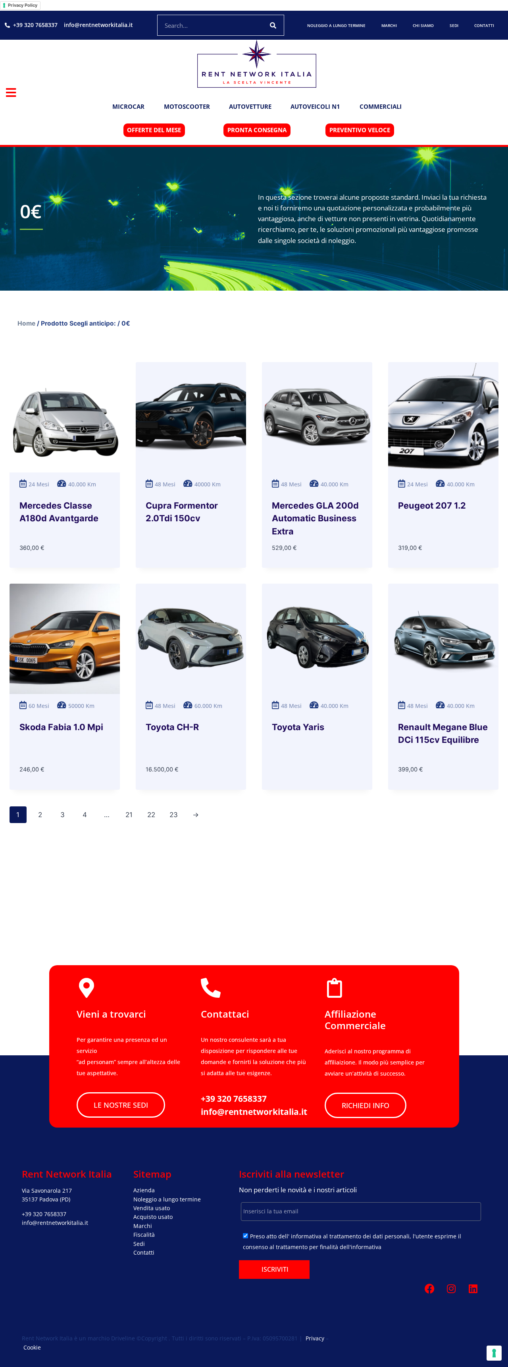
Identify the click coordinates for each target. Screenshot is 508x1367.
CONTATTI (484, 25)
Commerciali (381, 106)
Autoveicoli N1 (315, 106)
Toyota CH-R (172, 727)
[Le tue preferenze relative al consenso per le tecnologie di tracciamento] (494, 1353)
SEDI (454, 25)
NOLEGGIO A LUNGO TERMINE (336, 25)
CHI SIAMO (423, 25)
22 (151, 815)
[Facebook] (429, 1289)
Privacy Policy (22, 5)
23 (173, 815)
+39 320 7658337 (44, 1214)
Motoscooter (187, 106)
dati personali (391, 1236)
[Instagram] (451, 1289)
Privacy (315, 1338)
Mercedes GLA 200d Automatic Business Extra (315, 518)
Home (26, 323)
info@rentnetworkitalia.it (55, 1222)
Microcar (128, 106)
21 (129, 815)
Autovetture (250, 106)
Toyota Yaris (298, 727)
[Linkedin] (473, 1289)
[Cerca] (273, 25)
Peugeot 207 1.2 (432, 505)
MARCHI (389, 25)
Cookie (32, 1347)
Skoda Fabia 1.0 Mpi (61, 727)
